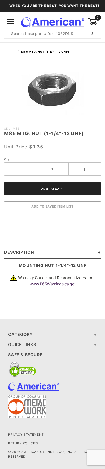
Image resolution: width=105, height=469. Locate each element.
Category (20, 334)
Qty (7, 159)
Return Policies (23, 443)
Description (19, 252)
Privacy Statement (26, 434)
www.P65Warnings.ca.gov (53, 283)
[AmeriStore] (52, 21)
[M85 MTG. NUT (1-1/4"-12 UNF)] (52, 92)
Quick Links (22, 344)
